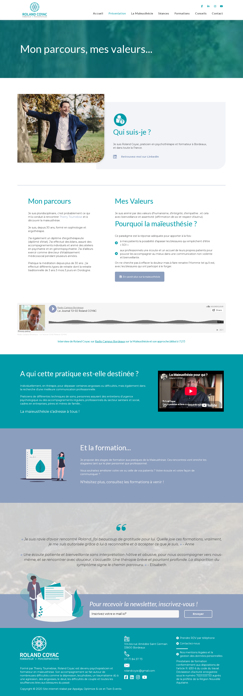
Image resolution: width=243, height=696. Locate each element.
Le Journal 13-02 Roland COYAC (53, 334)
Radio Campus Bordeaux (27, 334)
